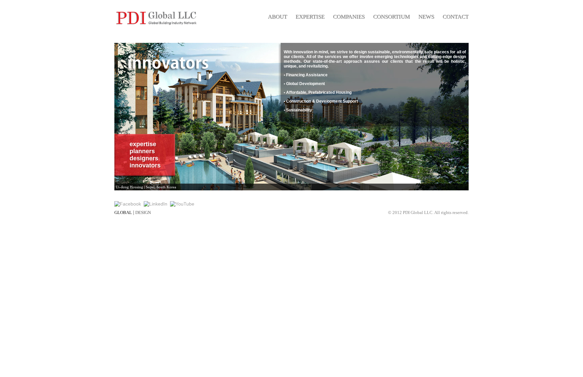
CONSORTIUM (391, 17)
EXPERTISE (310, 17)
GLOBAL (123, 212)
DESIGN (143, 212)
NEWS (426, 17)
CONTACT (456, 17)
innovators (145, 165)
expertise (143, 144)
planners (142, 151)
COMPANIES (349, 17)
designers (144, 158)
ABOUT (277, 17)
